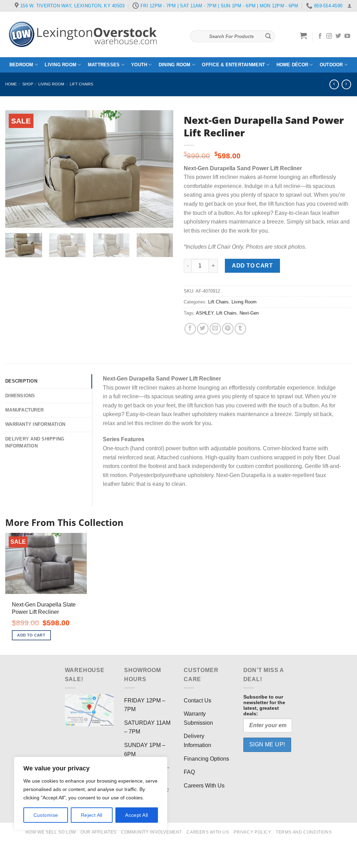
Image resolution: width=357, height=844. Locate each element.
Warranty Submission (198, 718)
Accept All (136, 815)
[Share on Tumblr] (240, 328)
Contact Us (197, 700)
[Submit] (268, 36)
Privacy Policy (252, 832)
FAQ (189, 772)
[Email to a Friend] (215, 328)
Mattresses (104, 64)
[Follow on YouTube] (347, 36)
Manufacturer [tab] (24, 410)
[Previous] (17, 169)
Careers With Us (204, 786)
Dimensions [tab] (20, 395)
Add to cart (252, 266)
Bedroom (21, 64)
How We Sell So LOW (50, 832)
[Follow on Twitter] (338, 36)
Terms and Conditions (304, 832)
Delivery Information (197, 740)
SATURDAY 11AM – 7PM (147, 727)
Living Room (60, 64)
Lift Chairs (81, 84)
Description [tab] (21, 381)
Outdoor (331, 64)
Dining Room (175, 64)
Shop (27, 84)
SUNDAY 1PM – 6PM (144, 749)
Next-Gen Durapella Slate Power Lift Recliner (44, 608)
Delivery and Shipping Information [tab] (34, 442)
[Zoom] (14, 219)
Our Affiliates (98, 832)
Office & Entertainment (233, 64)
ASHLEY (204, 313)
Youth (139, 64)
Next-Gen (249, 313)
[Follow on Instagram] (329, 36)
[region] (90, 793)
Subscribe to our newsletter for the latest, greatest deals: (264, 705)
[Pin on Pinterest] (228, 328)
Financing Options (206, 759)
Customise (45, 815)
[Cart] (303, 35)
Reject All (91, 815)
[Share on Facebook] (190, 328)
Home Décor (292, 64)
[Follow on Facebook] (320, 36)
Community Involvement (151, 832)
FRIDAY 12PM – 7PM (144, 705)
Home (11, 84)
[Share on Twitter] (202, 328)
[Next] (161, 169)
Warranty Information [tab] (35, 424)
